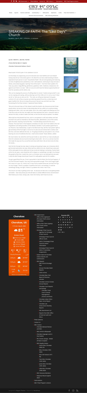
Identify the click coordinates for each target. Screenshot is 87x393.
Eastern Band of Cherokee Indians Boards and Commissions (44, 257)
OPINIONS (27, 38)
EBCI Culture (49, 1)
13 (70, 222)
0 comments (34, 38)
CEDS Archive (43, 272)
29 (58, 230)
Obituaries (46, 12)
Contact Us (42, 1)
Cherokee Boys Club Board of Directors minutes (45, 277)
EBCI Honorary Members (44, 373)
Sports (16, 12)
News (10, 12)
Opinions (53, 12)
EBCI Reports (40, 261)
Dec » (63, 232)
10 (63, 222)
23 (61, 227)
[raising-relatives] (71, 73)
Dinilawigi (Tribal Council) (44, 230)
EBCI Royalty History (42, 343)
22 (58, 227)
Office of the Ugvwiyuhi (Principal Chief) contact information (43, 219)
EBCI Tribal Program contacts (71, 1)
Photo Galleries (34, 1)
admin (12, 38)
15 (58, 225)
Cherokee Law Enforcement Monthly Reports (45, 306)
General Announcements (36, 15)
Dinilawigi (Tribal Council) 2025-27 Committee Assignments (46, 250)
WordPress (37, 390)
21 (72, 225)
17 (63, 225)
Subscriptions (59, 1)
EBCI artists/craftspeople (44, 331)
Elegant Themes (20, 390)
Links (60, 12)
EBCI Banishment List (45, 310)
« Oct (59, 232)
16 (61, 225)
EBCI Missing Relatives (51, 15)
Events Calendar (25, 12)
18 (65, 225)
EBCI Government (23, 1)
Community (35, 12)
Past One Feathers (69, 12)
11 (65, 222)
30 (61, 230)
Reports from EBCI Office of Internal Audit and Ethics (46, 315)
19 (67, 225)
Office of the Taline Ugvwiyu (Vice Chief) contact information (45, 225)
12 (67, 222)
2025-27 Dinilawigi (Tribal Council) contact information (46, 243)
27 (70, 227)
